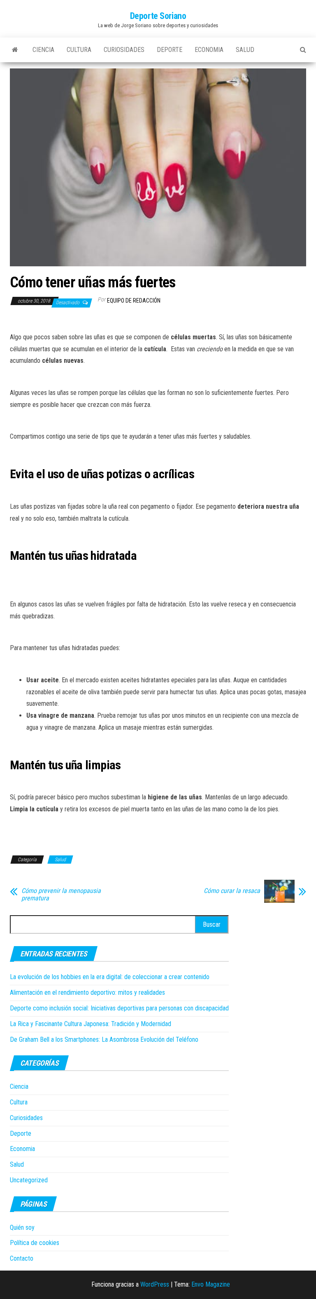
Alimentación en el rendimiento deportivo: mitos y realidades (87, 992)
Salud (245, 50)
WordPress (154, 1284)
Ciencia (43, 50)
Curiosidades (124, 50)
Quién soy (22, 1227)
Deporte (169, 50)
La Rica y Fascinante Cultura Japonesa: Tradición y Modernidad (90, 1024)
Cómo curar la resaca (232, 891)
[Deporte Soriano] (15, 50)
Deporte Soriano (158, 16)
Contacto (21, 1258)
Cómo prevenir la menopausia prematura (61, 894)
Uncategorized (29, 1180)
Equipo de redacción (133, 300)
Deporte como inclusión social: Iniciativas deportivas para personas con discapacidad (119, 1008)
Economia (209, 50)
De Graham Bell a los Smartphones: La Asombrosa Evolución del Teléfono (104, 1039)
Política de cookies (34, 1243)
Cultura (79, 50)
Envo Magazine (210, 1284)
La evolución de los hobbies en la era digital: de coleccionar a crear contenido (109, 977)
